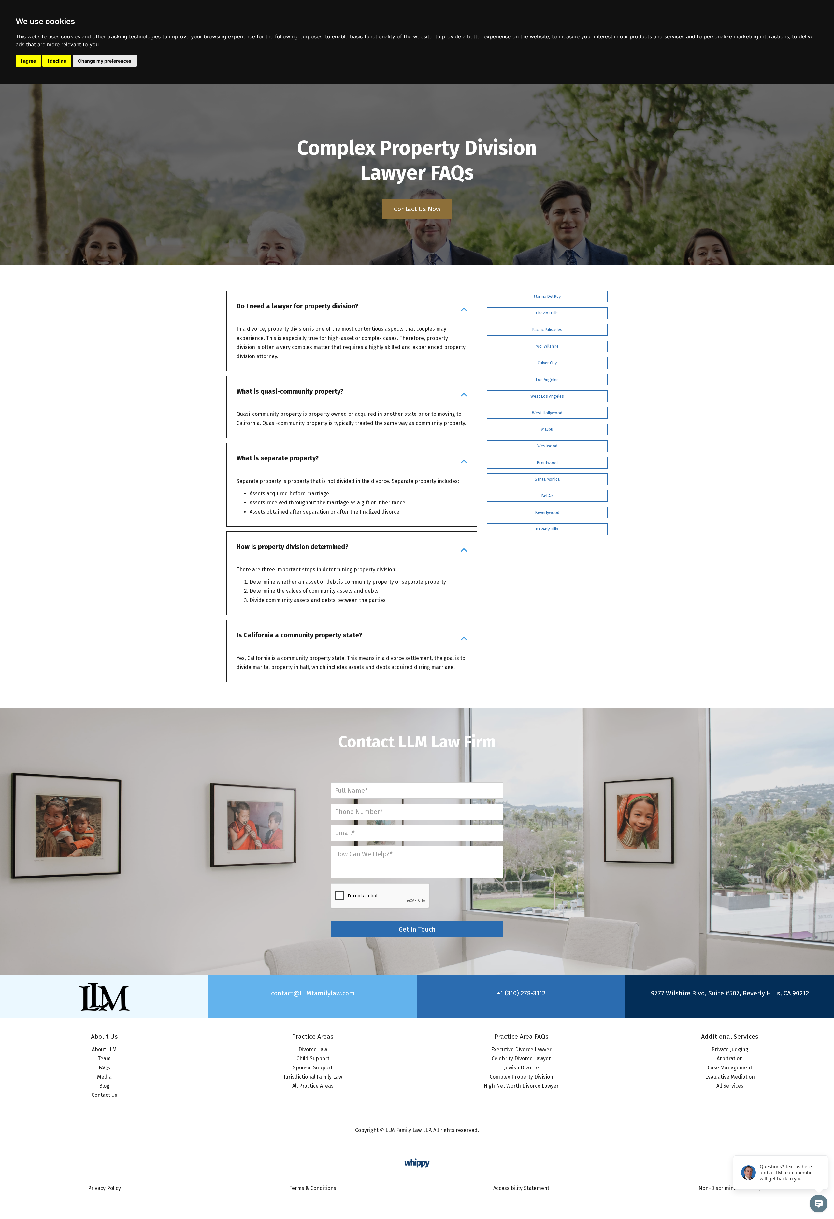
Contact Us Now (417, 209)
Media (104, 1077)
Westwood (547, 445)
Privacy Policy (104, 1188)
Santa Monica (547, 479)
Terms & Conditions (312, 1188)
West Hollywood (547, 412)
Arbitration (730, 1058)
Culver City (547, 362)
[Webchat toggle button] (818, 1203)
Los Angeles (547, 379)
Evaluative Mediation (730, 1077)
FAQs (104, 1068)
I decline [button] (57, 61)
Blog (104, 1086)
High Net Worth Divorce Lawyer (521, 1086)
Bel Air (547, 495)
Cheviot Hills (547, 313)
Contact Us (104, 1095)
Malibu (547, 429)
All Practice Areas (313, 1086)
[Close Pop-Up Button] (824, 1148)
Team (104, 1058)
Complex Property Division (521, 1077)
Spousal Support (313, 1068)
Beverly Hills (547, 529)
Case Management (730, 1068)
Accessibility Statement (521, 1188)
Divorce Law (312, 1049)
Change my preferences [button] (104, 61)
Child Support (312, 1058)
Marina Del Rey (547, 296)
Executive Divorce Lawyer (521, 1049)
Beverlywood (547, 512)
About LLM (104, 1049)
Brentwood (547, 462)
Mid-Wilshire (547, 346)
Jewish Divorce (521, 1068)
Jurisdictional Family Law (313, 1077)
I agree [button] (28, 61)
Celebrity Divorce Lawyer (521, 1058)
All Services (729, 1086)
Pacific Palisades (547, 329)
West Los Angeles (547, 396)
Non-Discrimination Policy (729, 1188)
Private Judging (730, 1049)
